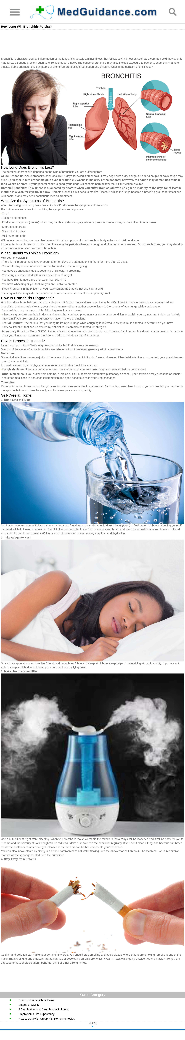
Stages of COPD (28, 1004)
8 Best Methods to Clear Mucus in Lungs (43, 1009)
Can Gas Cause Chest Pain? (36, 1000)
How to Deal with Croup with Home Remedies (46, 1018)
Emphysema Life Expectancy (36, 1014)
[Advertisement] (58, 43)
